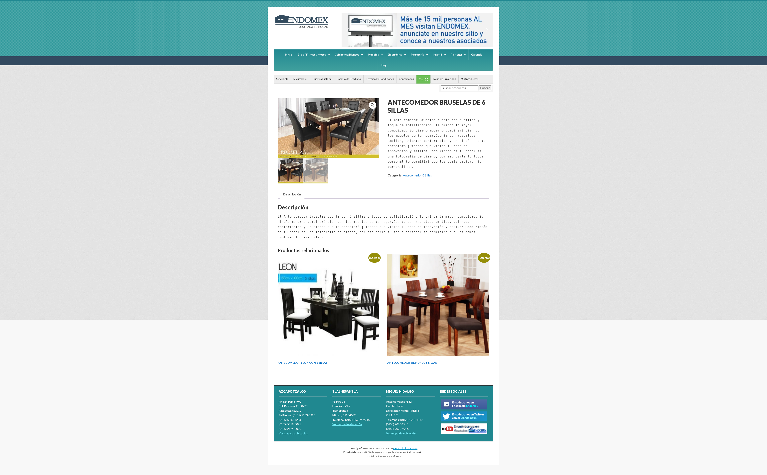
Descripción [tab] (292, 194)
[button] (348, 30)
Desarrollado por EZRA (405, 448)
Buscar (485, 88)
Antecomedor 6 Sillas (417, 175)
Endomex (304, 28)
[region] (417, 30)
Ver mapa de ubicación (347, 424)
